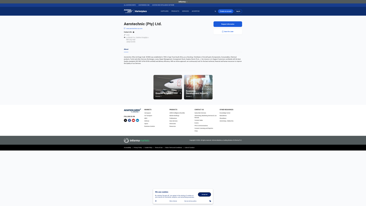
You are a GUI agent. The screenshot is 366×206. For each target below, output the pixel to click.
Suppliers (165, 11)
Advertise (196, 11)
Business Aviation (149, 126)
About (126, 49)
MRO (145, 118)
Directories (172, 123)
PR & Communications (201, 125)
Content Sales (199, 120)
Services (185, 11)
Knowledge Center (225, 113)
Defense (146, 121)
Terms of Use (159, 147)
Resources (172, 126)
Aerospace (147, 113)
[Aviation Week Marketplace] (135, 11)
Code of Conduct (190, 147)
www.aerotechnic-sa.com (134, 28)
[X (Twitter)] (125, 120)
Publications (173, 118)
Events (197, 123)
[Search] (215, 11)
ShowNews (223, 118)
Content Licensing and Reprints (204, 128)
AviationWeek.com (143, 5)
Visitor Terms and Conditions (173, 147)
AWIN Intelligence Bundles (177, 113)
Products (175, 11)
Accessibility (127, 147)
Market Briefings (174, 115)
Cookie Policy (148, 147)
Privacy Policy (138, 147)
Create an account (226, 11)
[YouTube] (133, 120)
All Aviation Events (130, 5)
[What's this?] (133, 32)
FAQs (196, 131)
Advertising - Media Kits (226, 121)
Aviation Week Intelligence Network (163, 5)
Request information (227, 24)
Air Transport (148, 115)
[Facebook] (129, 120)
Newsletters (223, 115)
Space (146, 123)
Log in (238, 11)
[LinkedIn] (137, 120)
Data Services (173, 121)
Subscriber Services (200, 113)
